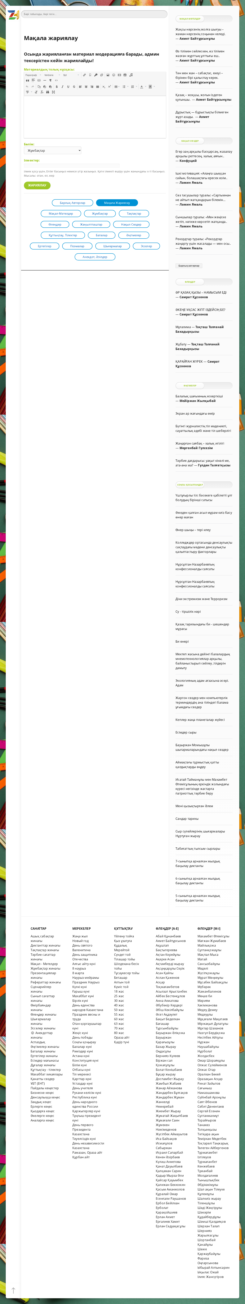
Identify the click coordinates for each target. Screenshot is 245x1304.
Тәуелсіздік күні (84, 1139)
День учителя (82, 1088)
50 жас (119, 1010)
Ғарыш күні (80, 991)
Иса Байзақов (166, 1139)
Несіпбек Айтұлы (210, 1037)
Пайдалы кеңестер (45, 1088)
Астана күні (80, 1056)
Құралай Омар (167, 1194)
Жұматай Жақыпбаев (172, 1116)
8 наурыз (79, 968)
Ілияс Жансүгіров (211, 1277)
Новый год (80, 941)
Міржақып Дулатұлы (213, 1024)
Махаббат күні (83, 996)
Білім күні (79, 1065)
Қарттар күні (81, 1079)
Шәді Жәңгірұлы (210, 1208)
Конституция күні (85, 1060)
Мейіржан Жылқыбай (198, 401)
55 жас (119, 1014)
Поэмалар (77, 246)
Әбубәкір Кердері (169, 1005)
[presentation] (33, 75)
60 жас (119, 1019)
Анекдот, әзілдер (95, 257)
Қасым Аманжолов (170, 1189)
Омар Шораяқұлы (211, 1060)
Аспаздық (38, 1042)
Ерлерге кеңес (41, 1106)
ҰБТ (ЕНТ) (38, 1083)
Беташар (120, 978)
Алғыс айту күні (84, 964)
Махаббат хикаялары (47, 1074)
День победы (82, 1037)
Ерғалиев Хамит (168, 1221)
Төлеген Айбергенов (213, 1148)
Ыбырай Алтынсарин (213, 1267)
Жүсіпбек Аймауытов (171, 1134)
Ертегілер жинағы (44, 1056)
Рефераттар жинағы (46, 982)
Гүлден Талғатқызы (214, 465)
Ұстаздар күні (82, 1083)
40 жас (119, 1005)
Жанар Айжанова (169, 1088)
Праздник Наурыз (86, 982)
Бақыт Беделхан (168, 1019)
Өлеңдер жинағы (43, 1014)
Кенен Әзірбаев (168, 1157)
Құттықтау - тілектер (46, 1070)
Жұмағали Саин (168, 1120)
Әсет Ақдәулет (166, 1014)
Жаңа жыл (80, 936)
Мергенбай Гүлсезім (196, 448)
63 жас (119, 1024)
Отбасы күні (81, 1070)
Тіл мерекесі (81, 1074)
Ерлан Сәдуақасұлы (170, 1226)
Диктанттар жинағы (45, 945)
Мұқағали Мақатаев (213, 1019)
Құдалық (120, 945)
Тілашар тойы (124, 959)
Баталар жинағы (43, 1051)
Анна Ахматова (167, 1001)
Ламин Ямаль (191, 182)
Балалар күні (82, 1047)
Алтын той (122, 982)
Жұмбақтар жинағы (45, 968)
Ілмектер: (32, 160)
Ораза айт (121, 1037)
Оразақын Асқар (210, 1079)
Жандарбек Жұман (170, 1097)
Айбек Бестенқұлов (170, 996)
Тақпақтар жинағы (45, 950)
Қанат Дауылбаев (169, 1166)
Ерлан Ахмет (165, 1217)
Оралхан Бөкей (209, 1074)
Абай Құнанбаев (168, 936)
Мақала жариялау (117, 203)
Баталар (101, 235)
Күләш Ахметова (168, 1162)
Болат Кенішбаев (169, 1070)
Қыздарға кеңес (43, 1111)
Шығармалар (112, 246)
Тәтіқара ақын (208, 1134)
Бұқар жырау (166, 1074)
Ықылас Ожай (208, 1272)
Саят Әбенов (207, 1102)
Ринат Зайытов (209, 1083)
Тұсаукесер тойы (126, 973)
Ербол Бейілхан (168, 1203)
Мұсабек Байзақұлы (213, 982)
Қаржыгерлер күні (86, 1111)
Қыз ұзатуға (123, 941)
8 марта (78, 973)
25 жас (119, 996)
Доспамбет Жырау (170, 1079)
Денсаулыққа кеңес (45, 1097)
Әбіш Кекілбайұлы (170, 1010)
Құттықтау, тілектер (63, 235)
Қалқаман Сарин (168, 1171)
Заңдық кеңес (41, 1102)
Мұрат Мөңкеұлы (210, 978)
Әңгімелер (133, 235)
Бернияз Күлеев (168, 1056)
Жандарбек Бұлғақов (172, 1093)
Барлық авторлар (72, 203)
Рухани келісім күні (86, 1093)
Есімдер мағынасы (45, 1060)
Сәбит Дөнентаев (211, 1106)
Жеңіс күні (80, 1033)
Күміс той (121, 987)
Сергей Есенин (209, 1111)
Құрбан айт (81, 1157)
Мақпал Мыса (208, 954)
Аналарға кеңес (42, 1120)
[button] (33, 75)
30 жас (119, 1001)
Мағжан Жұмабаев (212, 941)
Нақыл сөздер (131, 224)
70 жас (119, 1028)
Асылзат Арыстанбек (171, 991)
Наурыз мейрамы (85, 978)
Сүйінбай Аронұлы (212, 1097)
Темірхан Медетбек (212, 1139)
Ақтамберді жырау (170, 964)
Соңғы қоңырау (84, 1042)
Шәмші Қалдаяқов (212, 1221)
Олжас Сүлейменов (212, 1065)
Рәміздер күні (82, 1051)
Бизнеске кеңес (42, 1093)
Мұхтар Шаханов (210, 1028)
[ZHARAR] (13, 13)
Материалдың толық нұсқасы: (49, 69)
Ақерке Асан (165, 959)
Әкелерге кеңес (42, 1116)
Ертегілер (44, 246)
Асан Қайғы (164, 973)
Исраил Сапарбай (169, 1152)
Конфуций (188, 161)
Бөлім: (29, 144)
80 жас (119, 1033)
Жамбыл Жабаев (168, 1083)
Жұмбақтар (100, 213)
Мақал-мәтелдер (61, 213)
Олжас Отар (207, 1070)
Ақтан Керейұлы (168, 954)
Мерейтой (122, 950)
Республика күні (84, 1097)
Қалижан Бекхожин (170, 1185)
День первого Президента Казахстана (82, 1129)
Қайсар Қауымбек (169, 1180)
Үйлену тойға (124, 936)
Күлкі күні (79, 987)
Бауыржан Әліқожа (170, 1033)
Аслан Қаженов (167, 978)
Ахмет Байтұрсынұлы (197, 38)
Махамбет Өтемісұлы (213, 936)
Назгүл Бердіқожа (211, 1033)
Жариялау (37, 185)
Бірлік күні (80, 1001)
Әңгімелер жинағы (45, 1047)
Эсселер (146, 246)
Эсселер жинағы (43, 1028)
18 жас (119, 991)
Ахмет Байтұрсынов (171, 941)
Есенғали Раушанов (171, 1198)
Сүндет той (122, 954)
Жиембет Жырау (168, 1111)
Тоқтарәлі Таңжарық (213, 1143)
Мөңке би (205, 996)
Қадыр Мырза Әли (170, 1175)
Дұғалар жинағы (43, 1065)
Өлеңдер (55, 224)
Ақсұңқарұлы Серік (170, 968)
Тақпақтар (134, 213)
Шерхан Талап (209, 1226)
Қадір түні (121, 1042)
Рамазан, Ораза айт (87, 1152)
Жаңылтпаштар (91, 224)
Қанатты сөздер (43, 1079)
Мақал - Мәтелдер (44, 964)
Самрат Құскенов (194, 297)
